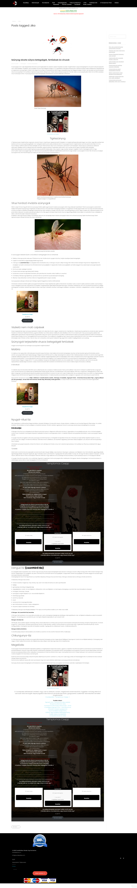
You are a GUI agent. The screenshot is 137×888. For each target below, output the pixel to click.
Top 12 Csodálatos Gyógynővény (58, 710)
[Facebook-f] (123, 858)
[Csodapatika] (15, 3)
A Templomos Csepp (53, 134)
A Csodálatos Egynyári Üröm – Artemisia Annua (57, 707)
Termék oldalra (58, 562)
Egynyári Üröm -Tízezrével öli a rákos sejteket (57, 702)
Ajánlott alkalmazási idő (33, 516)
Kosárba (28, 542)
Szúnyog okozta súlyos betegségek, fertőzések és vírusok (40, 60)
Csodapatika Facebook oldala (58, 716)
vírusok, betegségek (32, 63)
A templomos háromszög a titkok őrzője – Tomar (57, 705)
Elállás (14, 866)
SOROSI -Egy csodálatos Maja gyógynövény (58, 712)
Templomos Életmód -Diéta (58, 704)
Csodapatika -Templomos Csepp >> (57, 697)
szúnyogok (23, 63)
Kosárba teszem (27, 320)
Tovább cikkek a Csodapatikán (57, 714)
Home (14, 21)
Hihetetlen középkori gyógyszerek (57, 709)
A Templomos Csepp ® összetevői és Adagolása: (33, 521)
